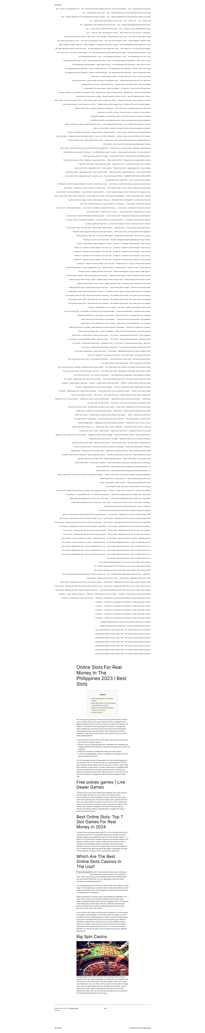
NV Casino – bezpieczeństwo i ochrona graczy (102, 307)
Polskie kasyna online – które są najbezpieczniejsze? (114, 391)
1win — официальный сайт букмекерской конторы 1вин (97, 25)
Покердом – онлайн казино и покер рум (71, 594)
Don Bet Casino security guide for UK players (77, 152)
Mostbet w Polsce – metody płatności (139, 267)
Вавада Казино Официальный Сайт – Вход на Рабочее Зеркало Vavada (128, 450)
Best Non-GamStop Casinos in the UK (114, 96)
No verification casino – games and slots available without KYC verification (128, 291)
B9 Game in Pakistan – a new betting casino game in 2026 (76, 92)
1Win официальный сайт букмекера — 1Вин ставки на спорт (131, 60)
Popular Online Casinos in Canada (81, 395)
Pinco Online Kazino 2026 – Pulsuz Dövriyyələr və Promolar (81, 371)
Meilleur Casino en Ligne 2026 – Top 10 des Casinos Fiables (95, 235)
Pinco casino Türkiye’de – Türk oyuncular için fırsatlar (103, 355)
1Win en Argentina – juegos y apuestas (70, 44)
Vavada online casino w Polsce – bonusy (138, 423)
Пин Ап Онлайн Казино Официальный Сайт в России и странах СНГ (83, 574)
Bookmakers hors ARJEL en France (108, 112)
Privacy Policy (98, 395)
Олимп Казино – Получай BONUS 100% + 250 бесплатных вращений (87, 494)
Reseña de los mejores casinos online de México (94, 399)
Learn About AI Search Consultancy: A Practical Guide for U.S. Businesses (102, 204)
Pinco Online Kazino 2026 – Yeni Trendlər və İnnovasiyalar (91, 375)
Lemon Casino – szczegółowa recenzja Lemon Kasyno (99, 208)
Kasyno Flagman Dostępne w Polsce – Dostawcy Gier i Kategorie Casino (129, 192)
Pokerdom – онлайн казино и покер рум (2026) (104, 383)
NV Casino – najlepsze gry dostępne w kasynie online (134, 307)
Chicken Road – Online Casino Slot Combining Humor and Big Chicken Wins (128, 140)
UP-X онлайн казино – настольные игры (138, 419)
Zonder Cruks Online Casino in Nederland (138, 447)
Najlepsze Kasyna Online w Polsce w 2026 (82, 279)
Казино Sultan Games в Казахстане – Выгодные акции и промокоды (129, 462)
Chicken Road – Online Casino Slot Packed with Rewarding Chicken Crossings (127, 144)
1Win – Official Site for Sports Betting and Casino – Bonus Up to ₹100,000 (103, 9)
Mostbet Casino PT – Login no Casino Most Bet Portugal (133, 263)
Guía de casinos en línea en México (140, 180)
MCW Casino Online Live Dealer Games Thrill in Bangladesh (133, 231)
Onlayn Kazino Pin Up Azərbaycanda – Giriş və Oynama (98, 323)
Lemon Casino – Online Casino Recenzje (138, 204)
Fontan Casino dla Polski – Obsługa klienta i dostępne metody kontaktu (129, 160)
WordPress (58, 5)
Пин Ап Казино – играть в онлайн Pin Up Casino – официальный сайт (83, 538)
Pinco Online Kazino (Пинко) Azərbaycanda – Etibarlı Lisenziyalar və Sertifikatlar (126, 363)
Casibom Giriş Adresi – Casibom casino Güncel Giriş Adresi (82, 124)
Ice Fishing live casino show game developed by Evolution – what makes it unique (82, 184)
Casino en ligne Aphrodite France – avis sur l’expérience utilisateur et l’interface (126, 124)
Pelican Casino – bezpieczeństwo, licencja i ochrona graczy (90, 335)
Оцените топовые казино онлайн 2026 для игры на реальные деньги (84, 514)
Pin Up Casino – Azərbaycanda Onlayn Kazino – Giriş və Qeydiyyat (130, 335)
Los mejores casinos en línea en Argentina (138, 220)
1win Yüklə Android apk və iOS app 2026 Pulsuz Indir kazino (107, 52)
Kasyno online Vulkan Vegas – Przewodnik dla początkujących (106, 196)
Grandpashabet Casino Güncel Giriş (116, 180)
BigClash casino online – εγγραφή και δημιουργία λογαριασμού (94, 108)
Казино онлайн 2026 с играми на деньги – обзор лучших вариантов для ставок (125, 478)
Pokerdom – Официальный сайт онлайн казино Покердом (94, 387)
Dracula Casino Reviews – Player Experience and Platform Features (130, 156)
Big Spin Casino (97, 712)
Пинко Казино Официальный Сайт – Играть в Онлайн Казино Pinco (77, 590)
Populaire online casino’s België (141, 391)
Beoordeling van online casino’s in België (88, 96)
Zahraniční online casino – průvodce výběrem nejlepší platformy (131, 442)
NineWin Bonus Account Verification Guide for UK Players (85, 291)
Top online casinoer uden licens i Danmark (110, 419)
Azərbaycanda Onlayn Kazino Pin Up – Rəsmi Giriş (135, 80)
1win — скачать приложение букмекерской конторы (134, 25)
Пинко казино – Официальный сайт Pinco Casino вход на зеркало (81, 582)
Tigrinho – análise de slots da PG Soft (139, 415)
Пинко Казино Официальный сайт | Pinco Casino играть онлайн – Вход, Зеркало (125, 590)
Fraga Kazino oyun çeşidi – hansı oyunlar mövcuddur (94, 164)
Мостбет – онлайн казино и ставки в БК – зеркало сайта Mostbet (130, 490)
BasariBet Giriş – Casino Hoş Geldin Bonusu (109, 92)
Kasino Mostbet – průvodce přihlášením (68, 192)
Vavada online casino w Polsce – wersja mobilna (94, 431)
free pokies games (91, 877)
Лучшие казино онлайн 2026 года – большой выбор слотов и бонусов (128, 486)
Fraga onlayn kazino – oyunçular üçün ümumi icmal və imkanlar (131, 164)
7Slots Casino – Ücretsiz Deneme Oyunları (104, 76)
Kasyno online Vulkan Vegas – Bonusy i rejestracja (70, 196)
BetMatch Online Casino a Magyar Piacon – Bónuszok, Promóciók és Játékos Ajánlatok (124, 104)
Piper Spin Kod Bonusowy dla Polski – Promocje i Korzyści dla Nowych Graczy (127, 379)
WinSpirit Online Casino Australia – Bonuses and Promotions (132, 435)
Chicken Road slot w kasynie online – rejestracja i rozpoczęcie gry (130, 148)
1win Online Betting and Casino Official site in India (135, 44)
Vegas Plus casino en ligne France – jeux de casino (70, 435)
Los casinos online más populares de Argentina (80, 220)
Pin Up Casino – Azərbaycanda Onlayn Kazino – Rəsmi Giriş (133, 343)
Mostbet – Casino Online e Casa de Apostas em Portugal (94, 243)
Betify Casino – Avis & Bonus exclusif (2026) (68, 100)
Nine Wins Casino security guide (141, 287)
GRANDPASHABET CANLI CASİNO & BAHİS (137, 176)
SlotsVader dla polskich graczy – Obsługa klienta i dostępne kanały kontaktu (91, 407)
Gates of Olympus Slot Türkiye (113, 176)
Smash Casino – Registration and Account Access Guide (134, 407)
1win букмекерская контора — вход (139, 52)
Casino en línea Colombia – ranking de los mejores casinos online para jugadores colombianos (122, 128)
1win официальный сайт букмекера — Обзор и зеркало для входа (86, 68)
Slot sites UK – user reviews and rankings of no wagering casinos (131, 403)
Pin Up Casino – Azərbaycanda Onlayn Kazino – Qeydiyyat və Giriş (88, 339)
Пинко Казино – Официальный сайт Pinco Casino (102, 578)
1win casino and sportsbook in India (140, 36)
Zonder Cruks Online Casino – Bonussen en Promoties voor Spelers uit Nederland (99, 447)
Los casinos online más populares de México (109, 220)
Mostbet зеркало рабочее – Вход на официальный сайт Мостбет (87, 275)
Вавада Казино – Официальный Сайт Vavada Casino (87, 450)
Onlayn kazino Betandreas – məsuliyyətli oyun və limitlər (134, 311)
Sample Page (147, 399)
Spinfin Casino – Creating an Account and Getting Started (93, 411)
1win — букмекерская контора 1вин (139, 9)
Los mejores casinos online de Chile (96, 224)
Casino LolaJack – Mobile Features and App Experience (134, 132)
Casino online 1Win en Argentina (105, 136)
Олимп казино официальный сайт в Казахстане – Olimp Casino (131, 494)
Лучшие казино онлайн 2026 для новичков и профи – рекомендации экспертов (82, 490)
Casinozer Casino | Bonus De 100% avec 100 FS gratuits (134, 136)
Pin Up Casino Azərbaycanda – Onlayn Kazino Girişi (135, 347)
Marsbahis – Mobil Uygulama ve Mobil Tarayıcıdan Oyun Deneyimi (93, 231)
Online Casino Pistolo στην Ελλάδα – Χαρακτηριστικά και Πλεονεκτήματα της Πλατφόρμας (96, 327)
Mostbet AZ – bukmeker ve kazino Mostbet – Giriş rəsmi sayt (132, 243)
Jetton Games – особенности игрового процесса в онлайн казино (130, 184)
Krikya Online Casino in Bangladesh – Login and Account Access (131, 200)
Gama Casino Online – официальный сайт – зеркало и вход (83, 176)
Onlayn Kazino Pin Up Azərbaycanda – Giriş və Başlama (98, 319)
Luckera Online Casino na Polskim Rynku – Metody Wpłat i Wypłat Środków (90, 228)
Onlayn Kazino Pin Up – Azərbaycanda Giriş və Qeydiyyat (133, 315)
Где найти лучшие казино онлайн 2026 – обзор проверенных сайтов (83, 454)
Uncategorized (73, 1008)
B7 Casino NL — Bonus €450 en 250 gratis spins (136, 88)
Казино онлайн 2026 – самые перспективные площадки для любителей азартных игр (123, 466)
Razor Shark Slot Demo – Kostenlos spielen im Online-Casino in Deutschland (127, 395)
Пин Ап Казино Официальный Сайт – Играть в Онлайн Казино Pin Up (129, 542)
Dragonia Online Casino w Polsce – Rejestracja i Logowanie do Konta (84, 160)
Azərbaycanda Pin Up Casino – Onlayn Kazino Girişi (97, 84)
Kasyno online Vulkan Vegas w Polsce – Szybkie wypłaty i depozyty (89, 200)
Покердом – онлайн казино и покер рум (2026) (101, 594)
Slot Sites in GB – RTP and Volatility (98, 403)
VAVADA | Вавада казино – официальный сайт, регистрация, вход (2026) (101, 423)
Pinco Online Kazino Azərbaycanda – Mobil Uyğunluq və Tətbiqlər (131, 375)
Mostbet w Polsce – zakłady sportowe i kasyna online (95, 271)
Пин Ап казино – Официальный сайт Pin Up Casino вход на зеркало (129, 526)
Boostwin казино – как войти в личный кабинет (136, 112)
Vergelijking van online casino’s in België (100, 435)
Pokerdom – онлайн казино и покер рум (74, 383)
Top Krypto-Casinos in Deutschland (85, 419)
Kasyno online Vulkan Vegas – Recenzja (139, 196)
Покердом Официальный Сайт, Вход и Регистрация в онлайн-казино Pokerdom (125, 622)
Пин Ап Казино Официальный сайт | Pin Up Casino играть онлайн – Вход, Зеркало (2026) (122, 566)
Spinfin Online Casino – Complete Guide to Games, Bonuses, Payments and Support (100, 415)
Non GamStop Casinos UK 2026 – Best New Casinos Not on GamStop (87, 295)
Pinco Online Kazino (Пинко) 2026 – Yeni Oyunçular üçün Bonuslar (88, 359)
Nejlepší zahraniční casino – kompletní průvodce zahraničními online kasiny (128, 283)
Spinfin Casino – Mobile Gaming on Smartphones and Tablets (132, 411)
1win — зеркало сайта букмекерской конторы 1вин (105, 21)
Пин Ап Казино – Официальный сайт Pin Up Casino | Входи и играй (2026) (127, 518)
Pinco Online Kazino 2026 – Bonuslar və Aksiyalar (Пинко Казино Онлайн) (80, 367)
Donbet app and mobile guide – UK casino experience (134, 152)
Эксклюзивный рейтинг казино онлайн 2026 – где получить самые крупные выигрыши (123, 630)
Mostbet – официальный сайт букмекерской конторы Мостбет (131, 239)
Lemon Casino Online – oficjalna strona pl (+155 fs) (102, 212)
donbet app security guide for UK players (95, 156)
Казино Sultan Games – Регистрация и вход (137, 458)
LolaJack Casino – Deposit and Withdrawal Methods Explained (85, 216)
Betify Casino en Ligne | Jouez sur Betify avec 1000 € (99, 100)
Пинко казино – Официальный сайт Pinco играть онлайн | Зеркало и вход (127, 582)
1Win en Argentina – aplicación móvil (139, 40)
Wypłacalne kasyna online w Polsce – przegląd (103, 438)
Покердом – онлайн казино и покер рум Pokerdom (134, 594)
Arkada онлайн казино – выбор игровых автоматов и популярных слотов (95, 80)
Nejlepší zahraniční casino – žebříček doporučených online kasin (88, 287)
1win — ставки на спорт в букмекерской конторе (101, 28)
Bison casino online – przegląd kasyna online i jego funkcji (133, 108)
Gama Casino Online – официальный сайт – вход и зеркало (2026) (86, 172)
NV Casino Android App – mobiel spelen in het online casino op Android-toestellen (89, 311)
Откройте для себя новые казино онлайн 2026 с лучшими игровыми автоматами (125, 510)
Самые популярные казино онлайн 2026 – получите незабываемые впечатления (125, 626)
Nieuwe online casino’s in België (119, 287)
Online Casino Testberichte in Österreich (138, 327)
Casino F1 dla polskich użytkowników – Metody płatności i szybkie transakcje (91, 132)
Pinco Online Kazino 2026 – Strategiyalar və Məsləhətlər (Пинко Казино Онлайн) (126, 371)
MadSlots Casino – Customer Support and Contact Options (133, 228)
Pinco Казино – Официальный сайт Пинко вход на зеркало (82, 379)
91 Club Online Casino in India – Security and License (135, 76)
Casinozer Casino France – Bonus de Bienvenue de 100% (85, 140)
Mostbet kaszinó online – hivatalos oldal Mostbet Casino (84, 267)
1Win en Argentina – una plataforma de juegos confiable (101, 44)
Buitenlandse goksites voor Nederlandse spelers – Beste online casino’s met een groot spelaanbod (121, 116)
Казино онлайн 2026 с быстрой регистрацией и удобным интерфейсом (80, 474)
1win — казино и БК (130, 21)
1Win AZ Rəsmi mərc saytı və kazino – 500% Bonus (135, 32)
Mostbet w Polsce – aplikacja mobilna (114, 267)
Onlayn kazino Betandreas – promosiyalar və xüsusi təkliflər (96, 315)
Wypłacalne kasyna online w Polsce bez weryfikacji (135, 438)
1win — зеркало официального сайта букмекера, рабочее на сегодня (129, 13)
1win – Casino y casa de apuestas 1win (67, 9)
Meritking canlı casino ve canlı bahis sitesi (96, 239)
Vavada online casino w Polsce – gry (83, 427)
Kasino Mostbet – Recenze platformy (93, 192)
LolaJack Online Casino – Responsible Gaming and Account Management (128, 216)
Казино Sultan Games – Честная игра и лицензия (90, 462)
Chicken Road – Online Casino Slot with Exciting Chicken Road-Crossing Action (84, 148)
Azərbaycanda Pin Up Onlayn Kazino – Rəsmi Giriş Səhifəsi (133, 84)
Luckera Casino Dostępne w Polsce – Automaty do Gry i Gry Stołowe (130, 224)
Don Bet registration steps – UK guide (104, 152)
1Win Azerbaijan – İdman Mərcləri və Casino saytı (112, 36)
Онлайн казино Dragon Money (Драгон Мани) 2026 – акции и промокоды (127, 506)
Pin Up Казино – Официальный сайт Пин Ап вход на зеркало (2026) (129, 351)
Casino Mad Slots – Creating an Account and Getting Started (74, 136)
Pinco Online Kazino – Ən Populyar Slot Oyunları (136, 355)
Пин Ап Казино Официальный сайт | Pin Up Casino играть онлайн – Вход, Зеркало (125, 562)
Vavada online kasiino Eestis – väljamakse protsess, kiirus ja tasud (131, 431)
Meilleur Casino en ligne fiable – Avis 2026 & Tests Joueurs (133, 235)
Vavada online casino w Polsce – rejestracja (109, 427)
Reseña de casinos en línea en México (66, 399)
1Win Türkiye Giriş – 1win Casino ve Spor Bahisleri (136, 48)
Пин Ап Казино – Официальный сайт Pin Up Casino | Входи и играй (129, 514)
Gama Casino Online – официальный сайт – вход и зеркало (93, 168)
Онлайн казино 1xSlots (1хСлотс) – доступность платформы (132, 502)
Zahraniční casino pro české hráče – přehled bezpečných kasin (91, 442)
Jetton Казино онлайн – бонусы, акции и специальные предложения (129, 188)
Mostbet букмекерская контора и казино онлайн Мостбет (132, 271)
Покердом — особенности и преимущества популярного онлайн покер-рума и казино (123, 598)
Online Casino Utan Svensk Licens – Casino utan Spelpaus (95, 331)
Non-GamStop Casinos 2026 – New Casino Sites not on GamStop (131, 295)
